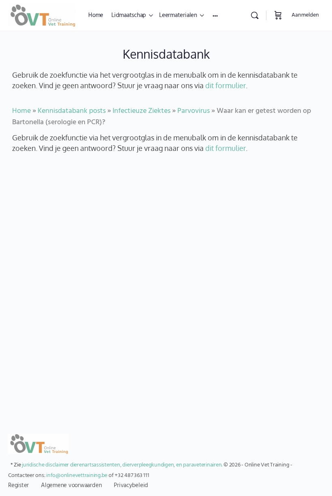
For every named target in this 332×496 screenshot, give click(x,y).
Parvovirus (193, 111)
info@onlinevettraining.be (76, 475)
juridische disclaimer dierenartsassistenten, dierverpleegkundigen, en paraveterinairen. (122, 465)
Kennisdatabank (166, 53)
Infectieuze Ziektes (141, 111)
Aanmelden (305, 15)
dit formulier (225, 85)
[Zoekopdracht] (255, 15)
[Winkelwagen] (278, 15)
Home (21, 111)
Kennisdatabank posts (72, 111)
